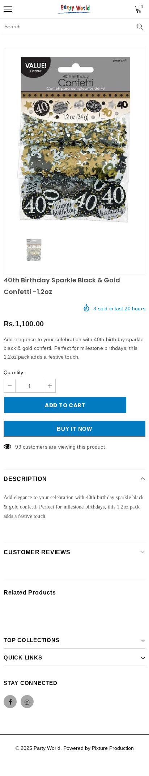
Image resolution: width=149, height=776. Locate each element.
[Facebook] (10, 701)
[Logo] (75, 9)
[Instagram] (27, 701)
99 (18, 447)
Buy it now (74, 429)
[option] (74, 140)
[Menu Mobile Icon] (8, 9)
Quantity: (14, 372)
